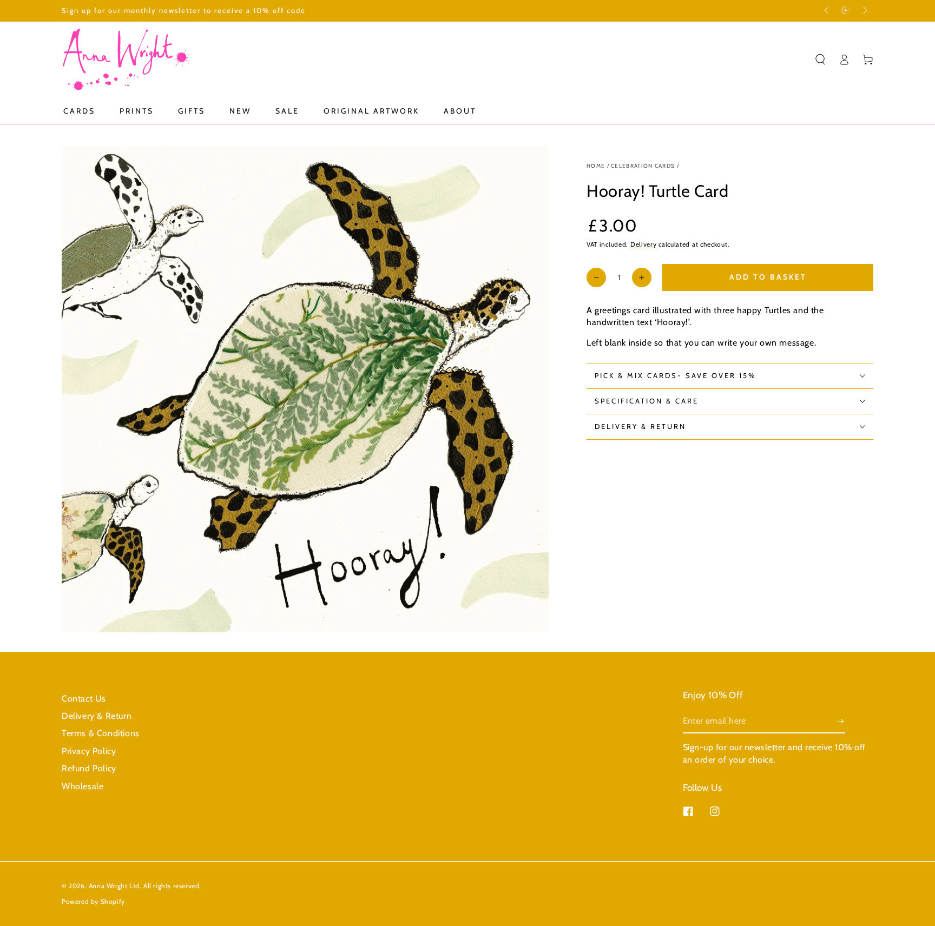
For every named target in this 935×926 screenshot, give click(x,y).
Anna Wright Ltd (114, 886)
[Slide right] (864, 11)
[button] (820, 59)
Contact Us (84, 698)
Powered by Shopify (93, 901)
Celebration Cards (643, 165)
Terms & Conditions (101, 733)
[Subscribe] (841, 721)
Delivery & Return (96, 716)
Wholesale (82, 786)
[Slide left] (827, 11)
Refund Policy (89, 768)
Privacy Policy (89, 751)
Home (596, 165)
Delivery (643, 244)
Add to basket (768, 277)
